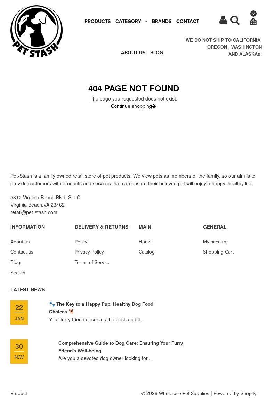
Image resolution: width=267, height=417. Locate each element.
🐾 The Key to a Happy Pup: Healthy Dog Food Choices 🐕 (101, 308)
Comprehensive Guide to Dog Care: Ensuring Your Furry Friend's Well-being (120, 347)
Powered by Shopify (235, 393)
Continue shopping (131, 106)
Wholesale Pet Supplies (184, 393)
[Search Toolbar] (235, 22)
